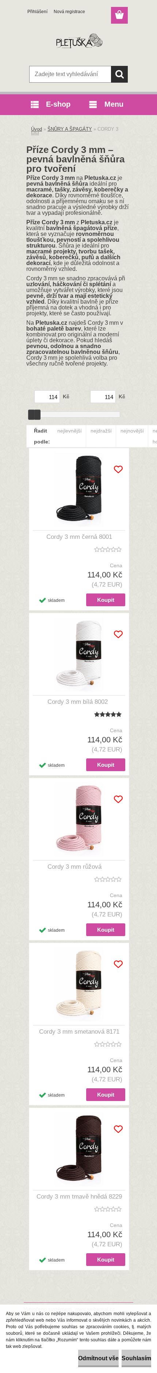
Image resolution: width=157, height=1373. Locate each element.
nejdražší (101, 431)
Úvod (36, 129)
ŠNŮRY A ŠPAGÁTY (69, 129)
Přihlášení (37, 11)
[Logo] (78, 42)
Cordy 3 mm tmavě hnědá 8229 (79, 1196)
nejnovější (132, 431)
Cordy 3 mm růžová (74, 866)
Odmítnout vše (98, 1358)
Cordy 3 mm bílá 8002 (77, 701)
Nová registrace (69, 11)
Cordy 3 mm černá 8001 (79, 536)
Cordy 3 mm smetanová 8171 (79, 1031)
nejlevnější (69, 431)
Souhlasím (136, 1358)
